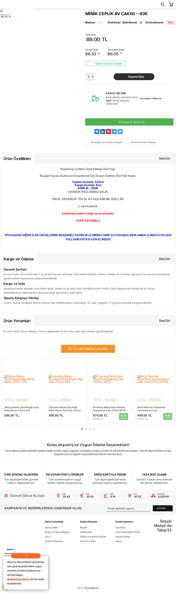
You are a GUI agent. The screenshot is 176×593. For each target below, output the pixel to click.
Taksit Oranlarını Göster (108, 63)
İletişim (83, 527)
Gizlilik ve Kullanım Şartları (93, 536)
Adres (10, 549)
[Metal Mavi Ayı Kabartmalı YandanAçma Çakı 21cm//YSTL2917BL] (155, 379)
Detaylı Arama (123, 536)
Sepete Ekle (136, 76)
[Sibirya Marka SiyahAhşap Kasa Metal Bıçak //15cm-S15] (22, 379)
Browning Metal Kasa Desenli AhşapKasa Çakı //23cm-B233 (109, 409)
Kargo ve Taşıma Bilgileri (57, 532)
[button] (82, 429)
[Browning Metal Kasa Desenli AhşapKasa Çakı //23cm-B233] (110, 379)
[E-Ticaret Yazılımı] (88, 588)
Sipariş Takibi (51, 527)
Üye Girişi (120, 527)
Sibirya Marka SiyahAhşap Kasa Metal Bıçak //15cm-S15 (21, 409)
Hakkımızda (85, 532)
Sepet (119, 541)
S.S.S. (48, 536)
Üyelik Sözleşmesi (54, 541)
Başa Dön (164, 158)
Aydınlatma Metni (18, 579)
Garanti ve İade (88, 541)
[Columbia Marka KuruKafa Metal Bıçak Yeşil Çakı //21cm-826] (66, 379)
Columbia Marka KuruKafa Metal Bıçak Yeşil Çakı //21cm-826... (65, 409)
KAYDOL (162, 508)
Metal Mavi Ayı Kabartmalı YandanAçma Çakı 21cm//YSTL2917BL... (151, 409)
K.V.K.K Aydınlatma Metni (128, 532)
